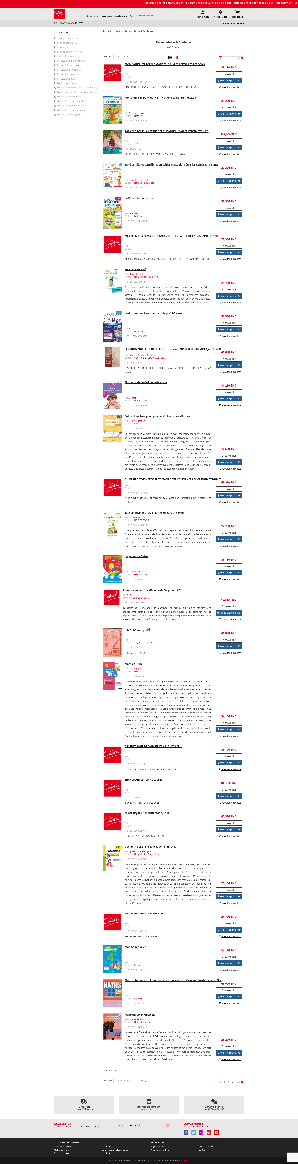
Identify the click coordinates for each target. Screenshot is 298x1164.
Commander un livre (160, 1150)
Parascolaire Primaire (70, 65)
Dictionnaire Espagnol (70, 114)
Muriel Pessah (136, 274)
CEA (136, 143)
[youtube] (217, 1133)
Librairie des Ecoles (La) (146, 276)
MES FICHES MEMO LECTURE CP (144, 913)
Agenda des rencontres (161, 1146)
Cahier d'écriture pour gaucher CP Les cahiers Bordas (157, 416)
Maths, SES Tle (133, 664)
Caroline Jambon (137, 517)
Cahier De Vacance (68, 56)
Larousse (139, 331)
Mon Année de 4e (135, 947)
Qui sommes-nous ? (62, 1146)
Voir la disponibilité (229, 80)
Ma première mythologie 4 (141, 1014)
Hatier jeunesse (142, 1022)
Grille (176, 57)
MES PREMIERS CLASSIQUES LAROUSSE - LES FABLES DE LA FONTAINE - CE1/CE (172, 236)
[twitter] (194, 1133)
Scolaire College (67, 42)
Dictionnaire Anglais (69, 96)
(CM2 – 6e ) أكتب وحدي (137, 630)
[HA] (59, 14)
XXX (131, 328)
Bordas (138, 423)
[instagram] (202, 1133)
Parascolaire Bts (66, 78)
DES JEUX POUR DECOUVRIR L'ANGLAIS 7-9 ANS (153, 746)
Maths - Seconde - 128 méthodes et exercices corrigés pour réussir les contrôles (173, 980)
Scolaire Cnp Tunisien (69, 51)
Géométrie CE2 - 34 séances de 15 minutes (150, 846)
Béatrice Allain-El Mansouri (143, 354)
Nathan (138, 115)
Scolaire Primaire (68, 38)
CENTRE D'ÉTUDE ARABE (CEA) (149, 357)
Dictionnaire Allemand (70, 105)
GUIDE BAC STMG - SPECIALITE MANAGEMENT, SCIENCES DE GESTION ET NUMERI (173, 479)
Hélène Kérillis (136, 1019)
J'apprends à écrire (136, 556)
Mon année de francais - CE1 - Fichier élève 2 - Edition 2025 (160, 97)
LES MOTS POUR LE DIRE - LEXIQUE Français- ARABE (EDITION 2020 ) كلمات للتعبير (173, 349)
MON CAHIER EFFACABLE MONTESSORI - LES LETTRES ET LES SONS (165, 64)
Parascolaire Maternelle (71, 60)
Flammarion (140, 400)
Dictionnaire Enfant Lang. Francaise (77, 87)
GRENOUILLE (140, 574)
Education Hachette (139, 180)
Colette (132, 397)
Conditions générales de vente (115, 1150)
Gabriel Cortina (137, 571)
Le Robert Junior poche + (140, 198)
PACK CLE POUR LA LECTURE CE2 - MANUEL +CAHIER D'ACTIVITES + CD (166, 131)
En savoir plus (228, 74)
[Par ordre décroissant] (145, 56)
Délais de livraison (62, 1153)
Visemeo (185, 1160)
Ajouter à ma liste (231, 87)
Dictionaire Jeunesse (69, 83)
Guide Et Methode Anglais (72, 101)
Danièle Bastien (137, 420)
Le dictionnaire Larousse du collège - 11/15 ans (153, 313)
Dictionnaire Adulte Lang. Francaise (77, 92)
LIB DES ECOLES (142, 520)
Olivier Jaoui (135, 668)
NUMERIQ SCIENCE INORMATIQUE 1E (147, 813)
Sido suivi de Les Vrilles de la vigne (146, 382)
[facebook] (187, 1133)
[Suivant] (241, 58)
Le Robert (134, 213)
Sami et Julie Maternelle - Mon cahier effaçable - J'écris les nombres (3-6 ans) (171, 164)
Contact (202, 1150)
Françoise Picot (136, 113)
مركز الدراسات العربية (144, 642)
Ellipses (138, 998)
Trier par (108, 56)
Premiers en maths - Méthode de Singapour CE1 (152, 590)
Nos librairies (107, 1146)
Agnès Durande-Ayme (140, 851)
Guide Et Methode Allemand (73, 110)
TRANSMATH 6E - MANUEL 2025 (143, 780)
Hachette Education (144, 182)
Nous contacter (233, 23)
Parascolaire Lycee (68, 74)
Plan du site (106, 1153)
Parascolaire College (69, 69)
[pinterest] (210, 1133)
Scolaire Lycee (66, 47)
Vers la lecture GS (135, 269)
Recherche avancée (144, 15)
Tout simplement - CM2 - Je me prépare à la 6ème (154, 512)
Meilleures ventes (61, 1150)
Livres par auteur (206, 1146)
